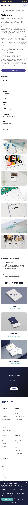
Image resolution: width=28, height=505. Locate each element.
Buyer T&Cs (4, 475)
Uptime (3, 480)
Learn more (13, 268)
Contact (4, 461)
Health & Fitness (18, 453)
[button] (25, 5)
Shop (3, 440)
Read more (19, 490)
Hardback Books (5, 410)
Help (3, 466)
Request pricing (13, 70)
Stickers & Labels (6, 419)
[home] (5, 5)
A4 (7, 63)
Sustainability (18, 422)
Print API (4, 446)
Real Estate (17, 450)
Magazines (4, 424)
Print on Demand (18, 410)
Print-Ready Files (18, 419)
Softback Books (5, 413)
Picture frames (5, 427)
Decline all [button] (20, 499)
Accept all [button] (7, 499)
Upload (23, 1)
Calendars (3, 11)
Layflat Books (5, 416)
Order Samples (5, 463)
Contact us (14, 388)
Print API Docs (5, 472)
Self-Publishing (18, 447)
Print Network (18, 413)
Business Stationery (6, 430)
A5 (9, 63)
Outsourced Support (19, 416)
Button (3, 438)
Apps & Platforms (19, 444)
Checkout (4, 443)
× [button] (26, 482)
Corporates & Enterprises (18, 441)
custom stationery (16, 56)
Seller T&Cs (4, 477)
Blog (3, 469)
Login (14, 384)
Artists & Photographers (20, 438)
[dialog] (14, 493)
